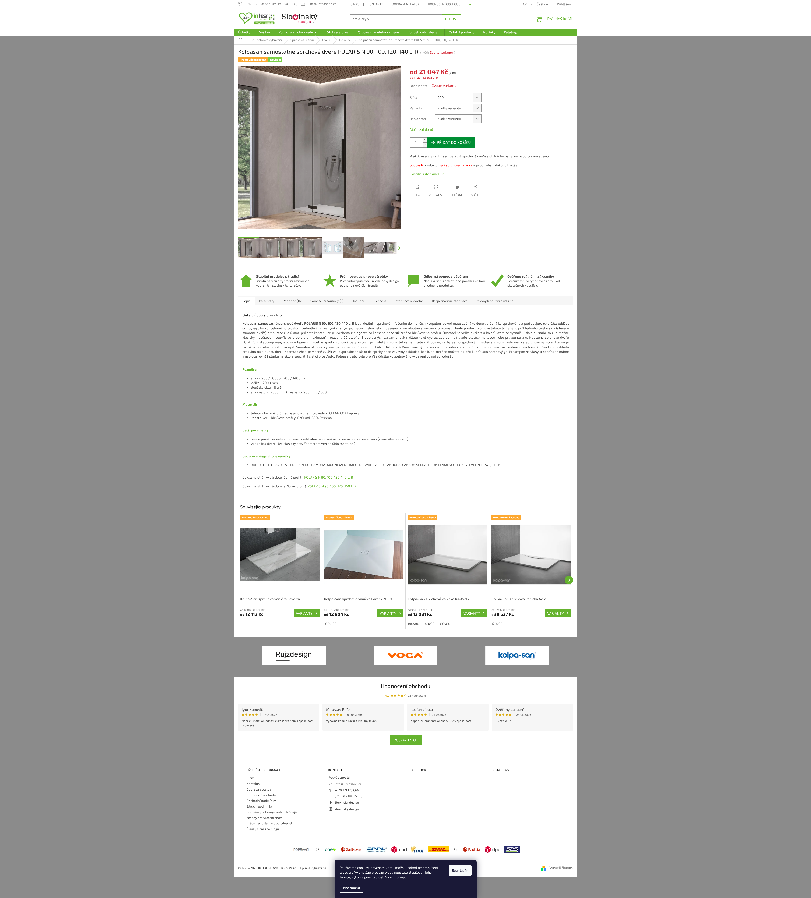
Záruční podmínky (260, 806)
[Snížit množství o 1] (425, 144)
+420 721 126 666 (347, 790)
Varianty (304, 613)
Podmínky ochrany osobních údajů (272, 812)
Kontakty (375, 4)
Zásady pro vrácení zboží (265, 818)
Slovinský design (347, 802)
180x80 (444, 624)
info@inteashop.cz (348, 784)
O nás (354, 4)
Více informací (396, 877)
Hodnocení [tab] (359, 301)
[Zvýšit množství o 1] (425, 140)
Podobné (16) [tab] (292, 301)
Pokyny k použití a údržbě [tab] (494, 301)
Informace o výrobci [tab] (409, 301)
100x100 (330, 624)
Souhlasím (460, 870)
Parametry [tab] (266, 301)
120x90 (497, 624)
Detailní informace (425, 174)
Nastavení (351, 888)
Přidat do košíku (454, 142)
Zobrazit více (405, 740)
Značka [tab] (381, 301)
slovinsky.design (347, 809)
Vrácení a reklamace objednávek (270, 823)
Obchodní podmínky (261, 800)
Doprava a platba (405, 4)
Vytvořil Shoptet (561, 867)
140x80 (413, 624)
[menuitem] (244, 32)
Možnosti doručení (424, 129)
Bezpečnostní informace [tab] (449, 301)
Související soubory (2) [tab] (326, 301)
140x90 (429, 624)
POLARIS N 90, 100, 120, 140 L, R (328, 477)
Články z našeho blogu (263, 829)
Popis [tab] (246, 301)
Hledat (451, 19)
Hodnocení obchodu (444, 4)
